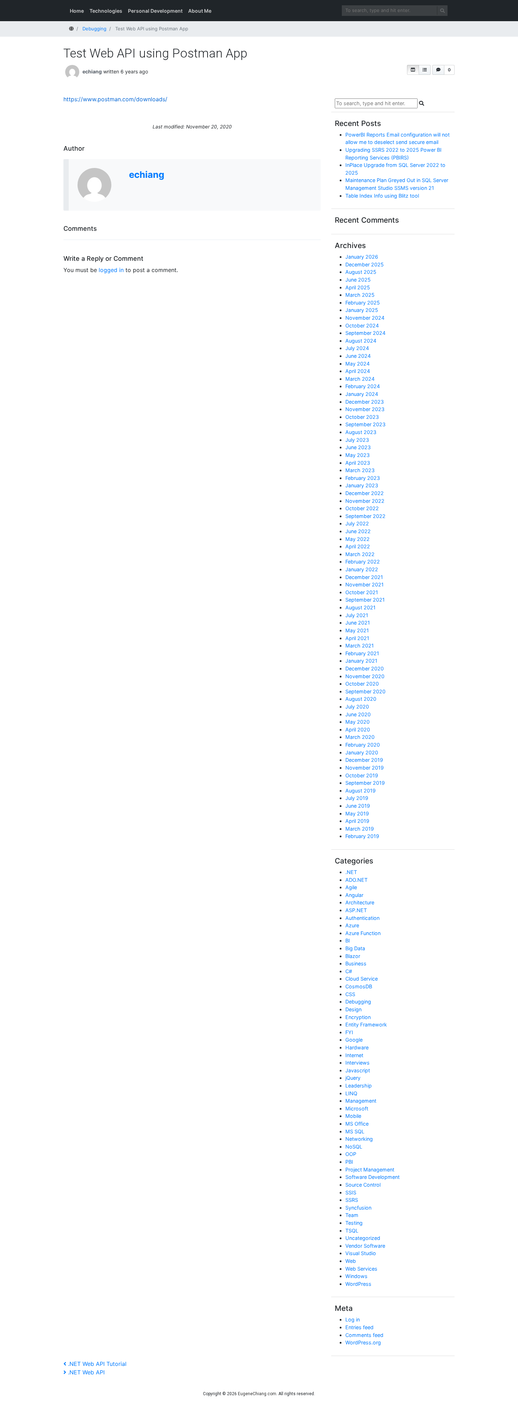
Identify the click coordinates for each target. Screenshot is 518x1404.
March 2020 (360, 737)
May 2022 (357, 539)
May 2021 (357, 630)
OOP (350, 1154)
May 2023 (357, 455)
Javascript (357, 1070)
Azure (352, 925)
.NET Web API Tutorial (97, 1363)
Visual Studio (360, 1253)
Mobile (353, 1116)
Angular (354, 895)
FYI (349, 1032)
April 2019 (357, 821)
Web (350, 1261)
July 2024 (357, 348)
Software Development (372, 1177)
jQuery (352, 1078)
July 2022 (357, 523)
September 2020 (365, 691)
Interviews (357, 1063)
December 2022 (364, 493)
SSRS (351, 1200)
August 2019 (360, 791)
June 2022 (358, 531)
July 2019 (356, 798)
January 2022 (361, 569)
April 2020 (357, 730)
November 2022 (364, 501)
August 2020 (360, 699)
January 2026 (361, 257)
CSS (350, 994)
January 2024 (361, 394)
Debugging (358, 1002)
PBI (349, 1162)
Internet (354, 1055)
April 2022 (357, 546)
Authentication (362, 918)
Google (354, 1040)
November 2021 (364, 584)
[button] (413, 70)
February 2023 (362, 478)
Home (77, 11)
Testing (354, 1223)
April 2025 (357, 287)
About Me (199, 11)
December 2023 (364, 402)
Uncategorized (362, 1238)
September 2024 (365, 333)
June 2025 (358, 280)
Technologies (106, 11)
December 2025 (364, 264)
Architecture (359, 902)
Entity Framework (366, 1025)
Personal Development (155, 11)
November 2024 (364, 318)
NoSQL (353, 1147)
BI (347, 941)
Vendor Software (365, 1246)
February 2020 (362, 745)
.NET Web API (86, 1372)
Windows (356, 1276)
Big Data (355, 948)
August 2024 (360, 341)
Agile (351, 887)
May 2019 (357, 814)
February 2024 (362, 386)
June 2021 (357, 623)
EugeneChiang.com (257, 1393)
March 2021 (359, 646)
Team (351, 1215)
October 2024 (362, 326)
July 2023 (357, 440)
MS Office (357, 1124)
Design (353, 1009)
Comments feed (364, 1335)
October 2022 (362, 508)
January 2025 (361, 310)
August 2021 (360, 607)
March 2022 (360, 554)
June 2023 (358, 447)
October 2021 (361, 592)
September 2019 (365, 783)
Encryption (358, 1017)
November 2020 (364, 676)
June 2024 (358, 356)
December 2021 (364, 577)
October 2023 (362, 417)
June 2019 (357, 806)
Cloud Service (361, 979)
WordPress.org (363, 1342)
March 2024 (360, 379)
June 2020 (358, 714)
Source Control (363, 1185)
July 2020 (357, 707)
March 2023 (360, 470)
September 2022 (365, 516)
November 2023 (364, 409)
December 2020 (364, 668)
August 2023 (360, 432)
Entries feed (359, 1327)
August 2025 (360, 272)
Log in (352, 1319)
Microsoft (356, 1108)
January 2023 (361, 485)
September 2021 (365, 600)
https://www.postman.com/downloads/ (115, 99)
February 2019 (362, 836)
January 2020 (361, 752)
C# (348, 971)
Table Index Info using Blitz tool (382, 196)
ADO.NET (356, 880)
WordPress (358, 1284)
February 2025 (362, 303)
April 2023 (357, 463)
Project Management (369, 1170)
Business (355, 963)
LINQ (351, 1093)
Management (360, 1101)
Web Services (361, 1269)
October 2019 (361, 775)
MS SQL (354, 1131)
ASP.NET (356, 910)
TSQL (351, 1231)
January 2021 (361, 661)
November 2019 (364, 768)
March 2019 (359, 829)
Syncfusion (358, 1208)
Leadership (358, 1086)
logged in (111, 269)
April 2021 (357, 638)
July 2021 (356, 615)
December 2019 (364, 760)
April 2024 (357, 371)
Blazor (352, 956)
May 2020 (357, 722)
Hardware (357, 1047)
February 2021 (362, 653)
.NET (351, 872)
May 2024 (357, 364)
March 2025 (360, 295)
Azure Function (363, 933)
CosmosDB (358, 986)
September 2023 (365, 424)
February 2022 (362, 562)
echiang (92, 71)
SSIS (350, 1192)
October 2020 (362, 684)
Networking (359, 1139)
